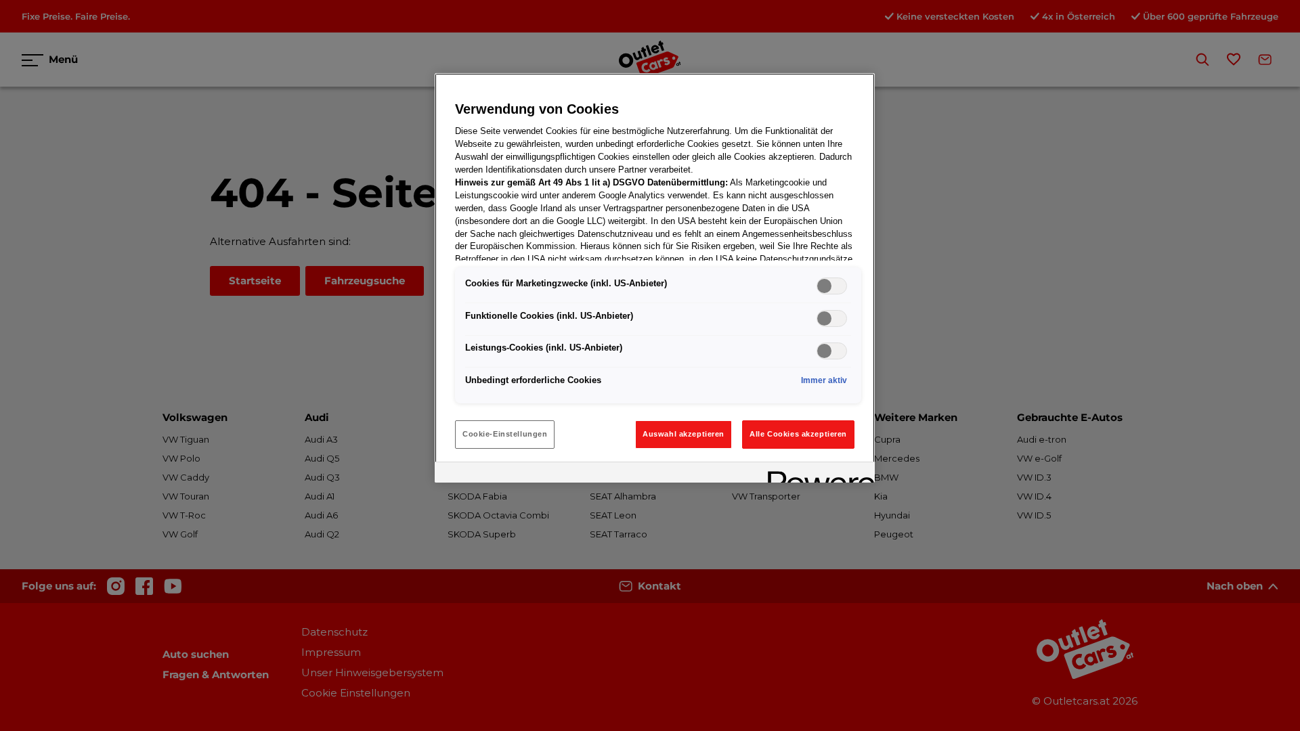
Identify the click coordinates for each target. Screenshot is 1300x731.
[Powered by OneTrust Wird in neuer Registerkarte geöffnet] (816, 474)
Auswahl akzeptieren (683, 434)
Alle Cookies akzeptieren (798, 434)
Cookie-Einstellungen (504, 434)
